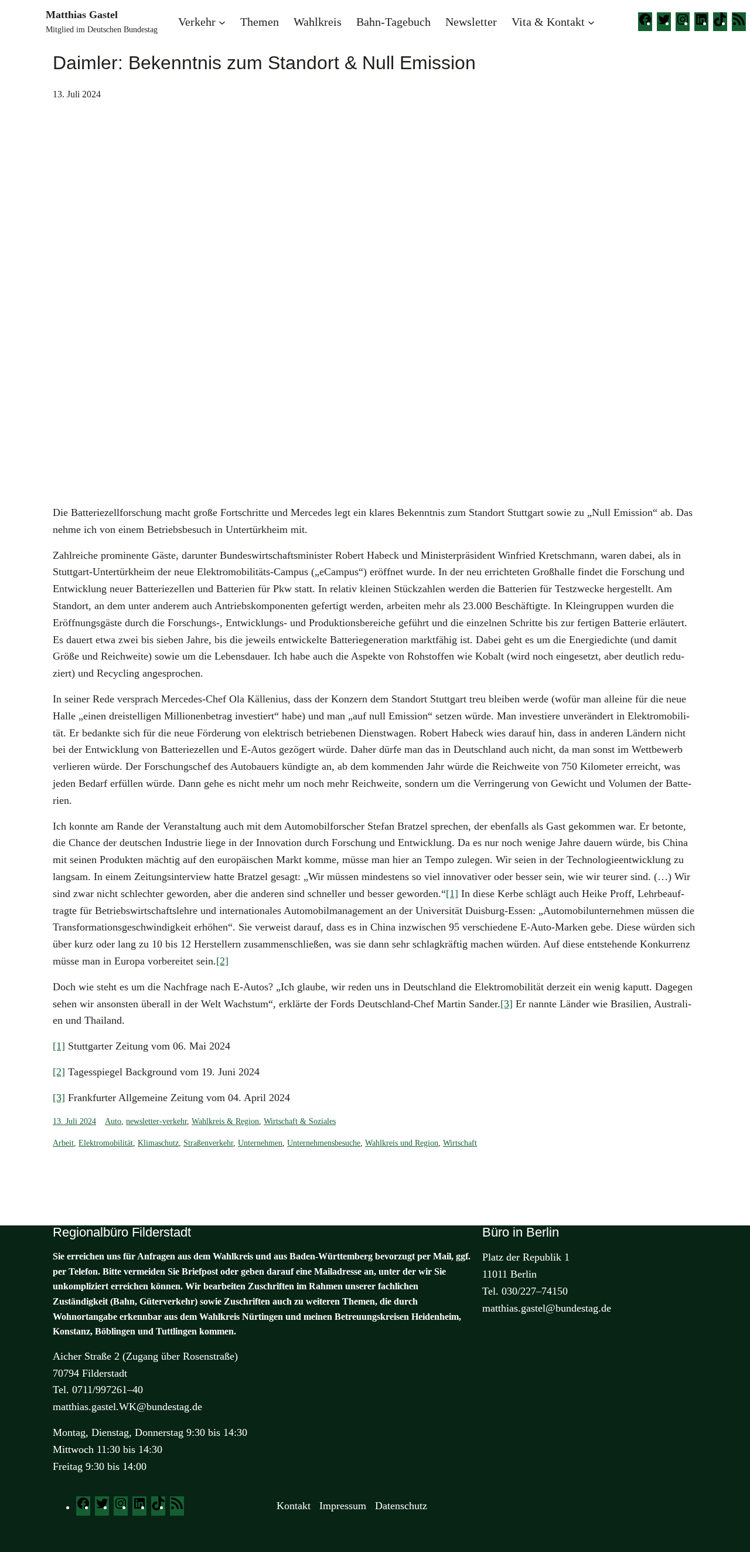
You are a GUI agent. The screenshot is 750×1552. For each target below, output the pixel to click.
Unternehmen (260, 1143)
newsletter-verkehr (156, 1121)
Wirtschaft (460, 1143)
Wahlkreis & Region (225, 1121)
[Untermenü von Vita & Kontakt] (591, 21)
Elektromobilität (106, 1143)
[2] (222, 961)
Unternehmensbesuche (323, 1143)
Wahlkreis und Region (401, 1143)
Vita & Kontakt (548, 21)
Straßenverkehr (208, 1143)
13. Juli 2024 (74, 1121)
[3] (506, 1004)
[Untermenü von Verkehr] (222, 21)
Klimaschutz (158, 1143)
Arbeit (63, 1143)
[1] (452, 893)
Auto (113, 1121)
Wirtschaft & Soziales (300, 1121)
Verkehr (197, 21)
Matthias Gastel (82, 15)
